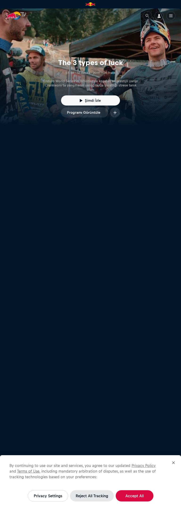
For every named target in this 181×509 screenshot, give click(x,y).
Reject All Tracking (92, 496)
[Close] (173, 462)
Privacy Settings (48, 496)
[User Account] (159, 15)
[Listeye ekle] (115, 112)
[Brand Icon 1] (90, 4)
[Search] (147, 15)
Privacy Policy (144, 465)
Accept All (134, 496)
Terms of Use (28, 471)
